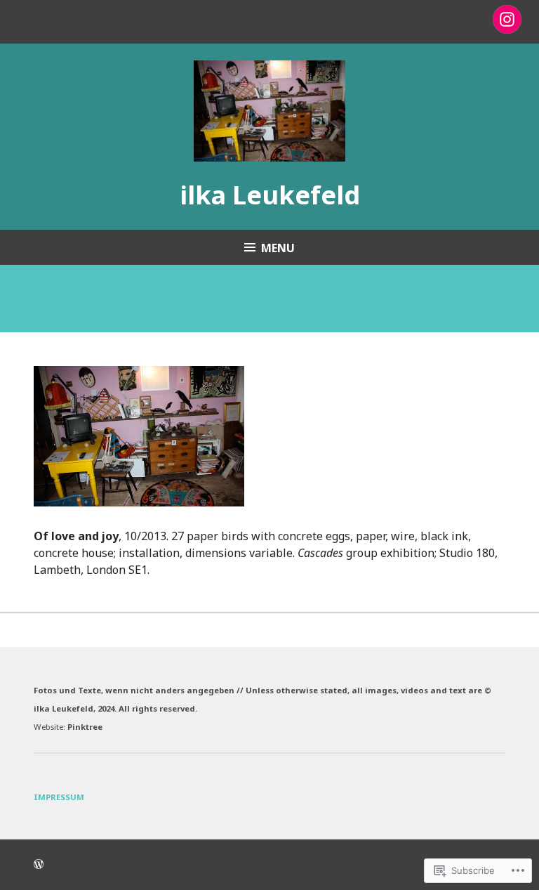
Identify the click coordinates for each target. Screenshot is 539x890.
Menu (278, 248)
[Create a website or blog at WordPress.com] (39, 864)
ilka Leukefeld (270, 195)
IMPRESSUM (59, 797)
